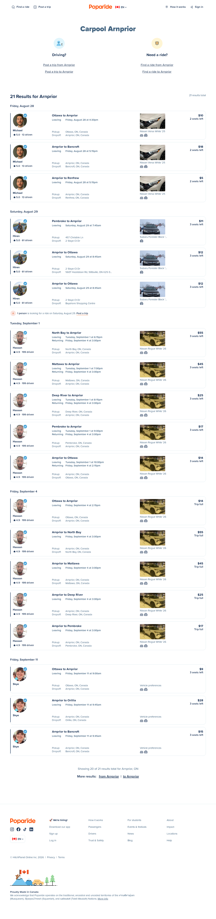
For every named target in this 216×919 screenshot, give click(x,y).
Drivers (92, 833)
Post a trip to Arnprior (59, 71)
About (170, 820)
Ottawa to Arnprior (65, 115)
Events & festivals (137, 827)
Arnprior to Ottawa (65, 252)
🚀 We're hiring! (58, 820)
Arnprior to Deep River (67, 594)
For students (134, 820)
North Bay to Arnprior (66, 332)
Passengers (94, 827)
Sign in (199, 7)
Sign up (53, 833)
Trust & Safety (96, 840)
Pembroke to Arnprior (67, 221)
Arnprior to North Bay (66, 532)
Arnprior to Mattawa (65, 563)
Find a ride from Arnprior (157, 65)
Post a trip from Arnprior (59, 65)
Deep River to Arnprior (67, 395)
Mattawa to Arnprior (65, 364)
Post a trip (44, 7)
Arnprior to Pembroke (67, 626)
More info (103, 898)
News (131, 833)
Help (169, 840)
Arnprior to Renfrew (65, 178)
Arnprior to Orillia (64, 700)
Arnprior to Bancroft (65, 146)
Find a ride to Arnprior (156, 71)
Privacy (51, 857)
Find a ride (23, 7)
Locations (172, 833)
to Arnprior (131, 776)
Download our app (59, 827)
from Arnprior (109, 776)
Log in (52, 840)
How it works (178, 7)
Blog (130, 840)
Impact (170, 827)
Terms (61, 857)
